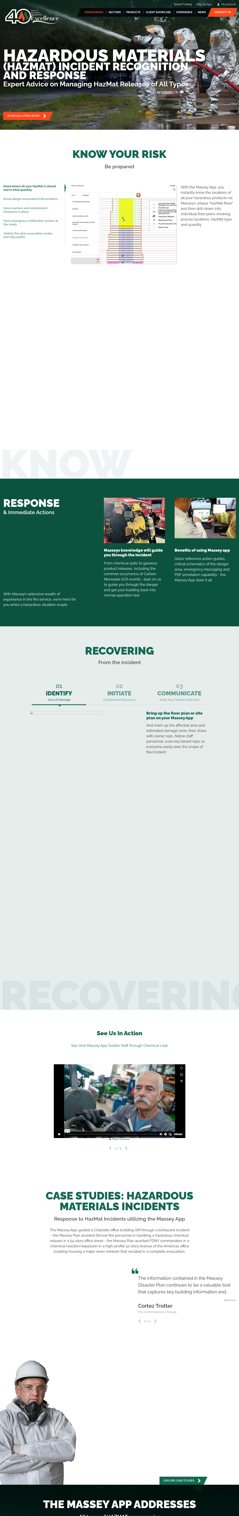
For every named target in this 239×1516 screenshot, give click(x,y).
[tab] (34, 188)
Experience (184, 12)
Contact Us (222, 12)
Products (133, 12)
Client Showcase (158, 12)
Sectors (115, 12)
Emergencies (94, 12)
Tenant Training (183, 4)
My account (228, 4)
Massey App (204, 4)
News (202, 12)
